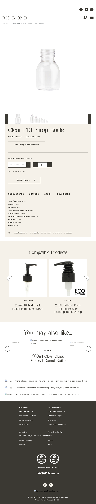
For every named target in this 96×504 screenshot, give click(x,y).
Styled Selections (26, 420)
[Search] (85, 17)
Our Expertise (54, 408)
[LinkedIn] (45, 485)
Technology (52, 420)
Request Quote (24, 158)
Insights (51, 440)
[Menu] (92, 17)
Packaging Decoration (57, 425)
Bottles (5, 23)
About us (23, 432)
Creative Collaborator (56, 411)
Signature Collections (27, 416)
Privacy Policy (40, 500)
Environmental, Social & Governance (33, 436)
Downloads (63, 194)
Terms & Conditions (54, 500)
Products (23, 408)
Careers (22, 444)
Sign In (11, 158)
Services (34, 194)
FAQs (50, 444)
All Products (24, 425)
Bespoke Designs (26, 411)
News (50, 436)
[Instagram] (51, 485)
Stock (47, 194)
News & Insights (55, 432)
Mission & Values (25, 440)
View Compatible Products (26, 145)
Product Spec (16, 194)
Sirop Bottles (15, 23)
